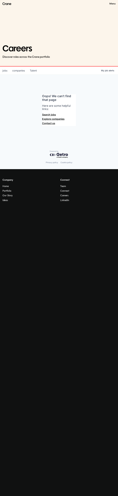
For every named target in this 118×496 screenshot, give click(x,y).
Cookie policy (66, 162)
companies (18, 70)
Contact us (48, 123)
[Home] (5, 3)
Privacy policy (52, 162)
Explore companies (53, 118)
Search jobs (49, 114)
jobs (4, 70)
